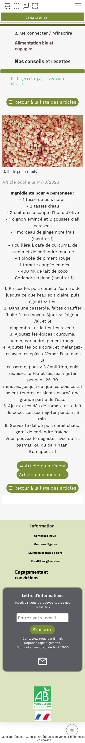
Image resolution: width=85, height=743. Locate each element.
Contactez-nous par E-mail (43, 638)
